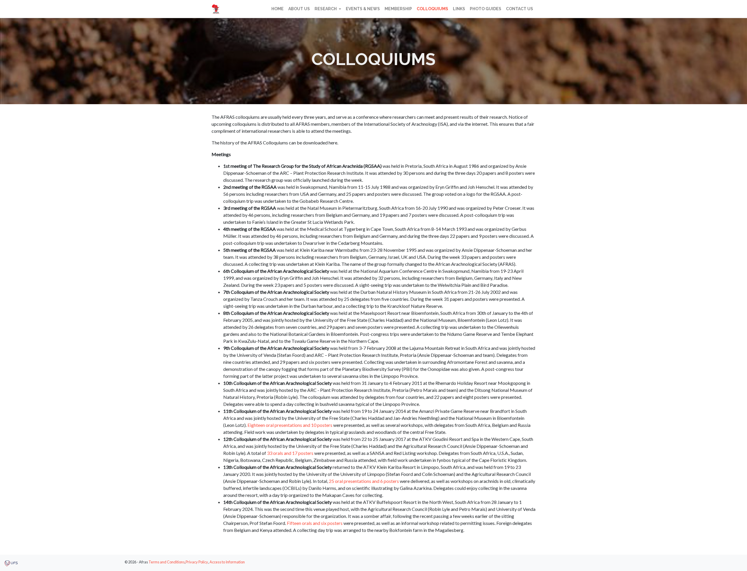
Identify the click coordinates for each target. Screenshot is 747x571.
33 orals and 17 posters (290, 453)
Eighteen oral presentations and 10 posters (289, 425)
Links (459, 8)
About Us (299, 8)
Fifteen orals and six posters (315, 523)
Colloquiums (432, 8)
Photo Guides (485, 8)
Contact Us (519, 8)
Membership (398, 8)
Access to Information (227, 562)
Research (326, 8)
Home (277, 8)
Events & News (363, 8)
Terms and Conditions (167, 562)
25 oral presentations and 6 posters (364, 481)
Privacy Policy (197, 562)
